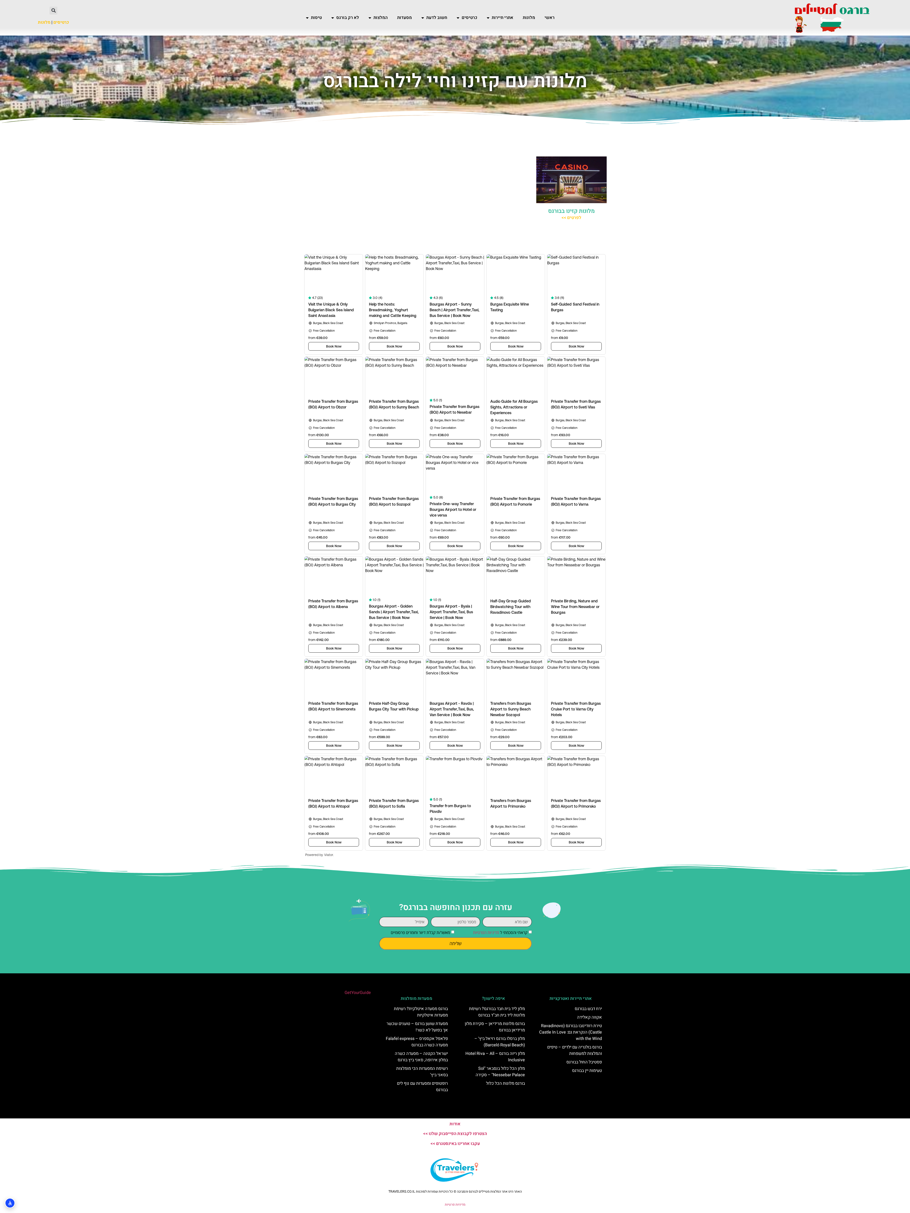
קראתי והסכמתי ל (500, 932)
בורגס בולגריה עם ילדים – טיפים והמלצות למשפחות (574, 1050)
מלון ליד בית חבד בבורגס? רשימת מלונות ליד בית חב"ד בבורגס (497, 1012)
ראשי (550, 17)
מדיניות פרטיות (455, 1204)
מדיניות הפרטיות (486, 932)
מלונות (529, 17)
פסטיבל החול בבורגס (584, 1062)
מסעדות (404, 17)
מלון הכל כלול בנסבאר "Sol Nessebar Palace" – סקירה (500, 1071)
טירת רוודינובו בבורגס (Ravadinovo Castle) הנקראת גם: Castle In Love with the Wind (570, 1032)
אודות (455, 1124)
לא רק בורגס (347, 17)
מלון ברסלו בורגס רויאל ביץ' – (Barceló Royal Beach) (499, 1041)
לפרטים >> (571, 218)
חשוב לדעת (436, 17)
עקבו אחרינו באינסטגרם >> (455, 1143)
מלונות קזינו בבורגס (571, 211)
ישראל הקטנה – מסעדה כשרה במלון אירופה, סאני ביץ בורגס (421, 1056)
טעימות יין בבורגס (587, 1070)
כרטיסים (469, 17)
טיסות (316, 17)
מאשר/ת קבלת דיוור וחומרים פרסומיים (420, 932)
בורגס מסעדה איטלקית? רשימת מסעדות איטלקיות (421, 1012)
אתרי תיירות (502, 17)
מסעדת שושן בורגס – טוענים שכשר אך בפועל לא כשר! (417, 1027)
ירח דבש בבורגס (588, 1009)
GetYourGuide (358, 992)
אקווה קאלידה (589, 1017)
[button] (53, 10)
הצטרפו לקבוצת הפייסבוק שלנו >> (455, 1134)
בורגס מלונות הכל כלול (505, 1083)
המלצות (380, 17)
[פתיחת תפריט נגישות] (10, 1203)
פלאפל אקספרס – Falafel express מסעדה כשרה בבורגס (417, 1041)
